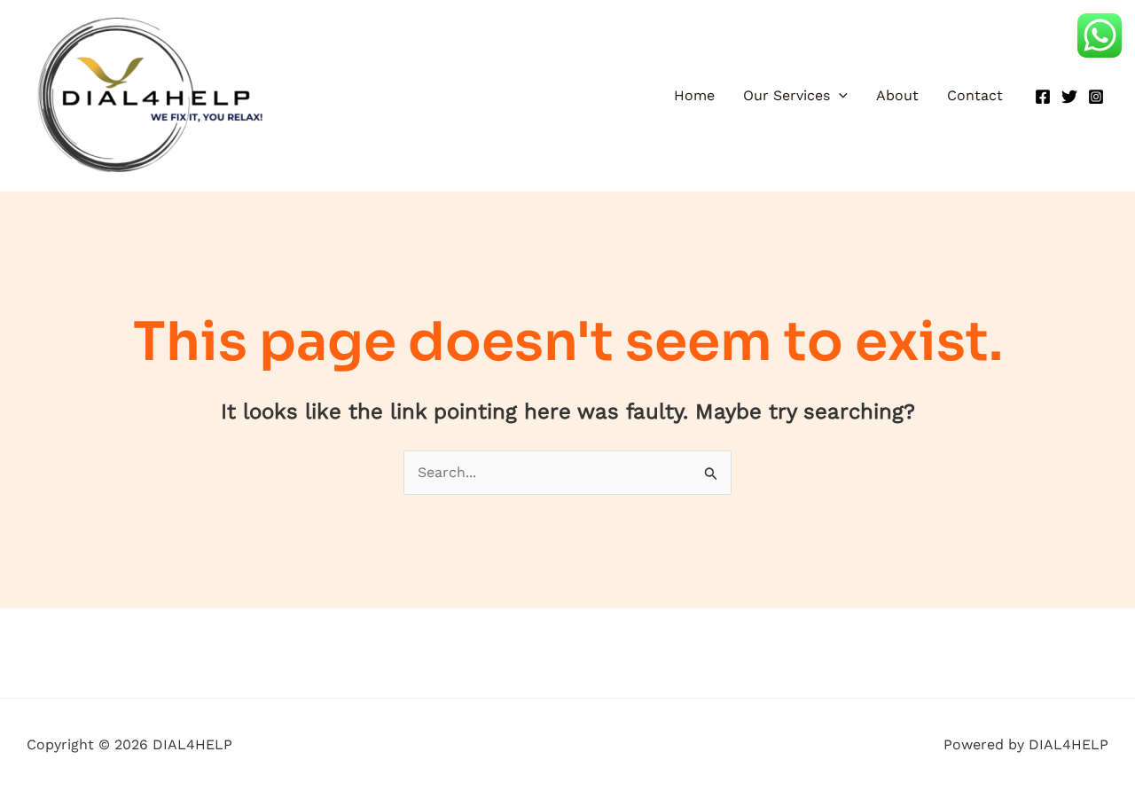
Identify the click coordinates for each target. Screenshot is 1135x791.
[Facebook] (1043, 97)
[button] (839, 96)
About (897, 95)
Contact (975, 95)
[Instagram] (1096, 97)
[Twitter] (1069, 97)
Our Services (786, 95)
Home (694, 95)
